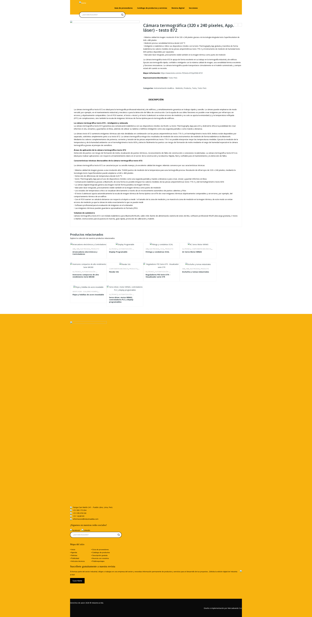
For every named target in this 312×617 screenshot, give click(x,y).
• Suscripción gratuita (99, 555)
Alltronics (113, 249)
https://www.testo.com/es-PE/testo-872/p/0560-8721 (182, 73)
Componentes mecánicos (201, 249)
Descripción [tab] (156, 99)
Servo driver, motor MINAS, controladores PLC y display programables (121, 299)
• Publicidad (74, 558)
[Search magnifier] (122, 14)
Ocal (162, 249)
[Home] (82, 3)
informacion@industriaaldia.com (85, 519)
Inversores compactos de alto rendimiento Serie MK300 (86, 276)
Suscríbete (77, 580)
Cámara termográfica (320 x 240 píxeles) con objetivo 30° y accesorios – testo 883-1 (240, 25)
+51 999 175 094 (79, 510)
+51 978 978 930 (79, 513)
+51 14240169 (78, 516)
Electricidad (85, 249)
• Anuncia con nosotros (100, 558)
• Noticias (73, 555)
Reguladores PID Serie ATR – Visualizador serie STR (158, 276)
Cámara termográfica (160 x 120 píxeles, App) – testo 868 (236, 25)
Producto (187, 88)
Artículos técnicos (78, 561)
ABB (74, 249)
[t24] (105, 55)
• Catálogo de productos (100, 552)
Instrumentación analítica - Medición (168, 88)
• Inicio (72, 549)
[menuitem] (123, 8)
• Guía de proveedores (100, 549)
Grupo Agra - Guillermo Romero (85, 292)
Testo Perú (172, 78)
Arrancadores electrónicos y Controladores (85, 253)
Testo (194, 88)
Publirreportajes (98, 561)
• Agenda (73, 552)
